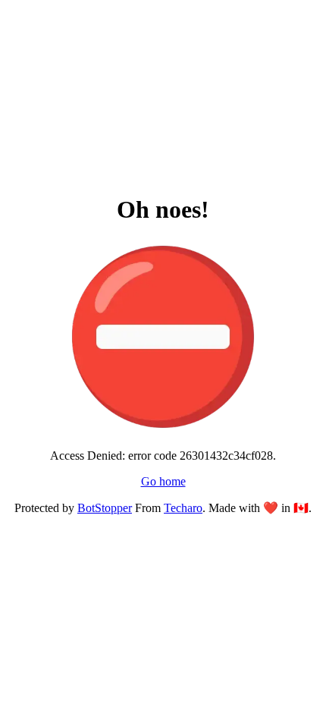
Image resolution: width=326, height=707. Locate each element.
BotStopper (104, 507)
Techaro (183, 507)
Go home (163, 481)
